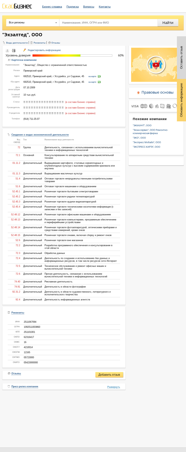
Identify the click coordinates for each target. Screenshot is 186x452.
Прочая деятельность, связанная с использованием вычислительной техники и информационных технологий (76, 275)
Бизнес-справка (52, 6)
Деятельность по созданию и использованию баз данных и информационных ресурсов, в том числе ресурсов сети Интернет (81, 259)
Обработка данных (55, 253)
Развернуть (113, 387)
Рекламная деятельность (58, 281)
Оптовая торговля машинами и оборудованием (70, 186)
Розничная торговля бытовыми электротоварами (71, 191)
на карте (92, 76)
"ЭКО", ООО (139, 137)
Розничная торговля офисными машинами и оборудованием (78, 214)
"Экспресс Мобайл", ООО (147, 142)
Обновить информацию (181, 100)
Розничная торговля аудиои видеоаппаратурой (70, 201)
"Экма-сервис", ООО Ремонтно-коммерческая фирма (150, 131)
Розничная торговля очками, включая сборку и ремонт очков (78, 235)
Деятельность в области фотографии (65, 286)
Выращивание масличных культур (63, 173)
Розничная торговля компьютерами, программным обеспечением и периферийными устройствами (80, 221)
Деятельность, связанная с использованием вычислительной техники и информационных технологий (79, 148)
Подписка (72, 6)
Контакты (105, 6)
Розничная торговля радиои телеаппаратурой (70, 196)
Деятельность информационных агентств (67, 299)
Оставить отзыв (181, 57)
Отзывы (55, 42)
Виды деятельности (17, 42)
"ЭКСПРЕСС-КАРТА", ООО (146, 146)
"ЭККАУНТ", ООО (142, 125)
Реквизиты (40, 42)
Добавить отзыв (109, 374)
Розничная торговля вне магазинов (64, 240)
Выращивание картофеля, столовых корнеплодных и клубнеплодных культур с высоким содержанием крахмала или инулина (80, 166)
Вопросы (88, 6)
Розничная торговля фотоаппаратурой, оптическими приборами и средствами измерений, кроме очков (81, 228)
